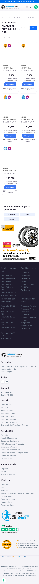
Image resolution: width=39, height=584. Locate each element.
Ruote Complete (7, 410)
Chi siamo (5, 484)
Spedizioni (5, 435)
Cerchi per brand (28, 268)
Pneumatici (12, 18)
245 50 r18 (30, 18)
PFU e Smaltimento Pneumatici (12, 444)
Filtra (33, 28)
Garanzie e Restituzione (10, 441)
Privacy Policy (6, 459)
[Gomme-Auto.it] (10, 7)
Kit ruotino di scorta (8, 413)
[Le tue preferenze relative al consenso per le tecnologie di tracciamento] (4, 580)
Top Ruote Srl (19, 575)
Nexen (21, 18)
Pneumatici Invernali (8, 419)
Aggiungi (11, 84)
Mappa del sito (6, 502)
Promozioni (5, 490)
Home (4, 18)
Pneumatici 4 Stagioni (9, 422)
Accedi (3, 471)
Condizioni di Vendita (9, 447)
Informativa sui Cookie (9, 456)
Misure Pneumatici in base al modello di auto (17, 493)
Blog (2, 487)
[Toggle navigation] (26, 7)
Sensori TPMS (6, 496)
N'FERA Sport (26, 66)
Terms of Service (22, 573)
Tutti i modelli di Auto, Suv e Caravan (14, 425)
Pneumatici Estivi (7, 416)
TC (35, 575)
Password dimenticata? (9, 474)
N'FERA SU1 (8, 66)
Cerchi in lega (6, 405)
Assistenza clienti (7, 505)
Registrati (4, 469)
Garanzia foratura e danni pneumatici (14, 453)
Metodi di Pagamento (9, 438)
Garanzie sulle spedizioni (10, 450)
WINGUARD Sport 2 (28, 118)
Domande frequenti (8, 499)
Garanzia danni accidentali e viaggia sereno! (19, 1)
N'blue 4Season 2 (10, 118)
